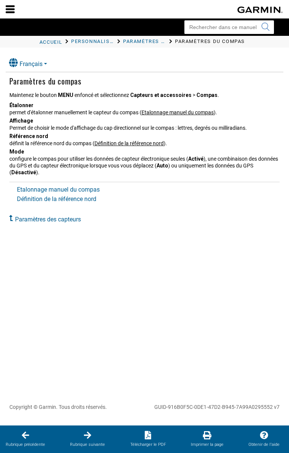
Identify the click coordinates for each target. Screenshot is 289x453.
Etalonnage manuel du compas (177, 112)
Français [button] (31, 64)
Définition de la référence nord (129, 143)
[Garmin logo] (260, 10)
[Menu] (10, 9)
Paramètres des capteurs (48, 219)
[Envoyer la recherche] (265, 27)
